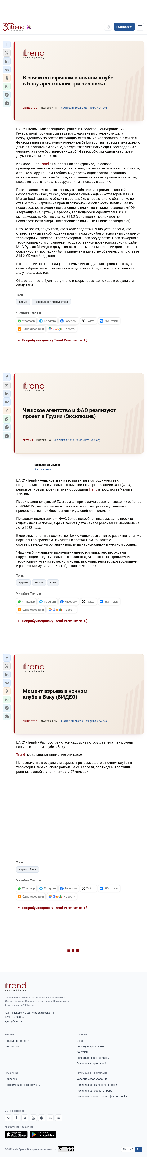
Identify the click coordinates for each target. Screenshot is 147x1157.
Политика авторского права (94, 1090)
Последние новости (17, 1040)
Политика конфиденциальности (97, 1084)
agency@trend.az (14, 1021)
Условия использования (92, 1079)
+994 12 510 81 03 (14, 1016)
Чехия (39, 582)
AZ (131, 1149)
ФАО (53, 582)
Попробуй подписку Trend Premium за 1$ (54, 340)
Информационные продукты (23, 1084)
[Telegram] (41, 1117)
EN (124, 1149)
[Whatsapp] (8, 1117)
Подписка (11, 1079)
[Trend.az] (17, 27)
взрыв (23, 301)
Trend (44, 164)
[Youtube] (33, 1117)
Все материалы (42, 469)
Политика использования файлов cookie (102, 1096)
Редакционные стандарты (93, 1057)
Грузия (23, 582)
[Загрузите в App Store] (16, 1134)
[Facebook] (16, 1117)
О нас (80, 1040)
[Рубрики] (140, 27)
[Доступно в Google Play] (43, 1134)
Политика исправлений (91, 1063)
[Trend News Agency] (15, 986)
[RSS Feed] (58, 1117)
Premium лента (14, 1046)
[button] (6, 44)
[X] (24, 1117)
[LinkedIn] (50, 1117)
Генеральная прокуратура (51, 301)
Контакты (83, 1052)
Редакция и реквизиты (91, 1046)
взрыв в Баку (27, 869)
